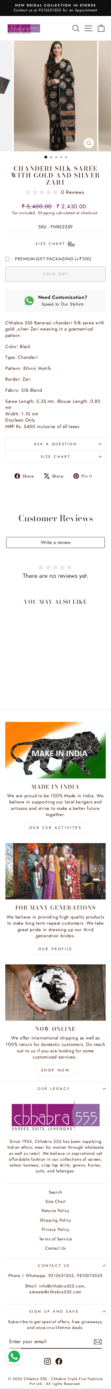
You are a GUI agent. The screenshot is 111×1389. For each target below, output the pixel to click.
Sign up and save (54, 1311)
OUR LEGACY (54, 1088)
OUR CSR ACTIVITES (55, 828)
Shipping (46, 213)
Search (55, 1192)
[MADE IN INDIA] (55, 750)
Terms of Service (55, 1239)
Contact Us (55, 1248)
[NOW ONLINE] (55, 992)
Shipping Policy (55, 1220)
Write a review (56, 542)
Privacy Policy (55, 1229)
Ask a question (55, 443)
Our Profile (55, 949)
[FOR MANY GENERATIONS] (55, 871)
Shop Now (55, 1070)
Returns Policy (55, 1210)
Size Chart (55, 456)
